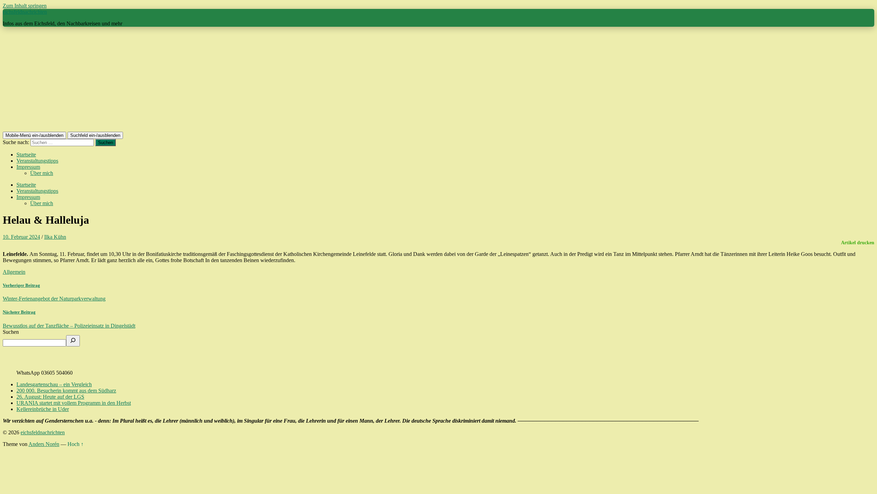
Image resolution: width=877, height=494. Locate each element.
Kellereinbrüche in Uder (42, 409)
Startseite (26, 154)
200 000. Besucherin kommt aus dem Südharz (66, 390)
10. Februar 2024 (21, 237)
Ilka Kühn (55, 237)
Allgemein (14, 272)
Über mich (41, 173)
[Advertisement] (438, 80)
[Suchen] (73, 340)
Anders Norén (43, 444)
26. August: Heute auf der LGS (50, 397)
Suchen (11, 332)
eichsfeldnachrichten (25, 12)
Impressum (28, 167)
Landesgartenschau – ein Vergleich (54, 384)
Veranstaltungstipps (37, 161)
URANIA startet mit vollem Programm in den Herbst (73, 403)
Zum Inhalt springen (25, 6)
